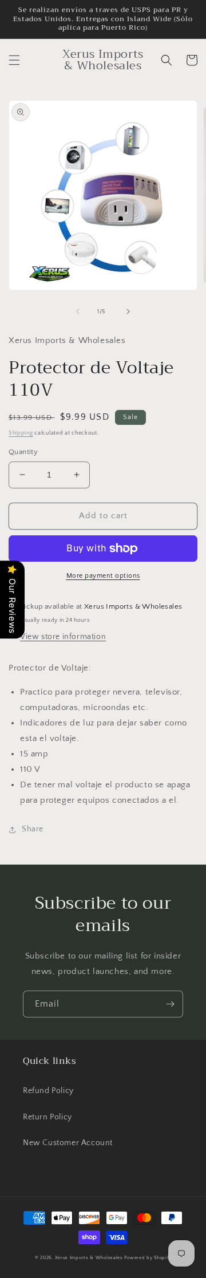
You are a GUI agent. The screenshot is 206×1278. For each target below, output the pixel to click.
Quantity (23, 452)
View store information (63, 636)
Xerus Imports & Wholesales (90, 1257)
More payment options (103, 575)
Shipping (21, 433)
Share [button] (32, 829)
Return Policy (47, 1117)
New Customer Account (68, 1142)
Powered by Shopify (147, 1257)
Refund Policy (48, 1090)
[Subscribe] (170, 1004)
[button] (14, 60)
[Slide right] (128, 311)
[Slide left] (77, 311)
